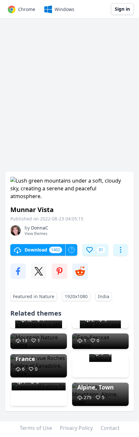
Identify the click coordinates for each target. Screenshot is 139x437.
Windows (64, 9)
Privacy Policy (76, 427)
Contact (110, 427)
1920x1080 (76, 296)
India (103, 296)
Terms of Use (36, 427)
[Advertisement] (69, 98)
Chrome (26, 9)
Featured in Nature (33, 296)
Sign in (122, 9)
